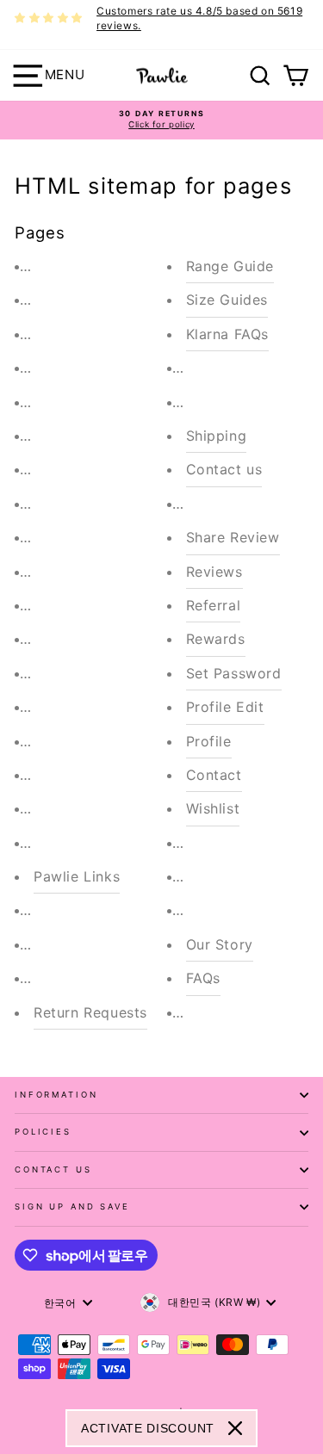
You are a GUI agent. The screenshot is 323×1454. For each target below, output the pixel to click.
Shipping (216, 435)
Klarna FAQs (228, 334)
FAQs (203, 978)
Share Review (233, 537)
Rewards (215, 638)
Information (56, 1094)
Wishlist (213, 808)
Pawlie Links (77, 876)
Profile (209, 741)
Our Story (219, 944)
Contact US (53, 1169)
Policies (43, 1131)
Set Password (234, 673)
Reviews (214, 571)
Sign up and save (72, 1206)
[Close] (235, 1428)
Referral (213, 605)
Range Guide (230, 266)
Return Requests (90, 1012)
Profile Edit (225, 706)
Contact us (224, 469)
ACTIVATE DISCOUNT (147, 1428)
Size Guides (227, 299)
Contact (214, 774)
